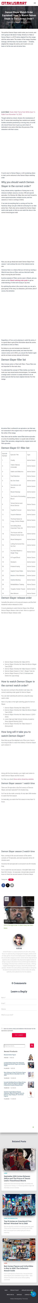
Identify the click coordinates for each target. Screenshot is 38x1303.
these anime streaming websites (24, 779)
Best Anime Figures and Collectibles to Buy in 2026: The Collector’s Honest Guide (18, 1268)
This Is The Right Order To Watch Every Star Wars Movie (18, 909)
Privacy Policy (14, 1290)
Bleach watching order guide (19, 280)
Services (19, 1294)
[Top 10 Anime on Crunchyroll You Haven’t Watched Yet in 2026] (19, 1204)
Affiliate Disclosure (27, 1290)
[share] (30, 909)
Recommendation (12, 1218)
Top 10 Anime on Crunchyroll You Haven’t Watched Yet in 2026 (17, 1222)
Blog (6, 1290)
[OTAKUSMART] (14, 3)
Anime (11, 879)
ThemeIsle (25, 1298)
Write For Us (10, 1294)
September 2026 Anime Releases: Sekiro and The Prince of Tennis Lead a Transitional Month (17, 1178)
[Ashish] (19, 939)
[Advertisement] (19, 91)
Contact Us (28, 1294)
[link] (6, 909)
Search (32, 1046)
